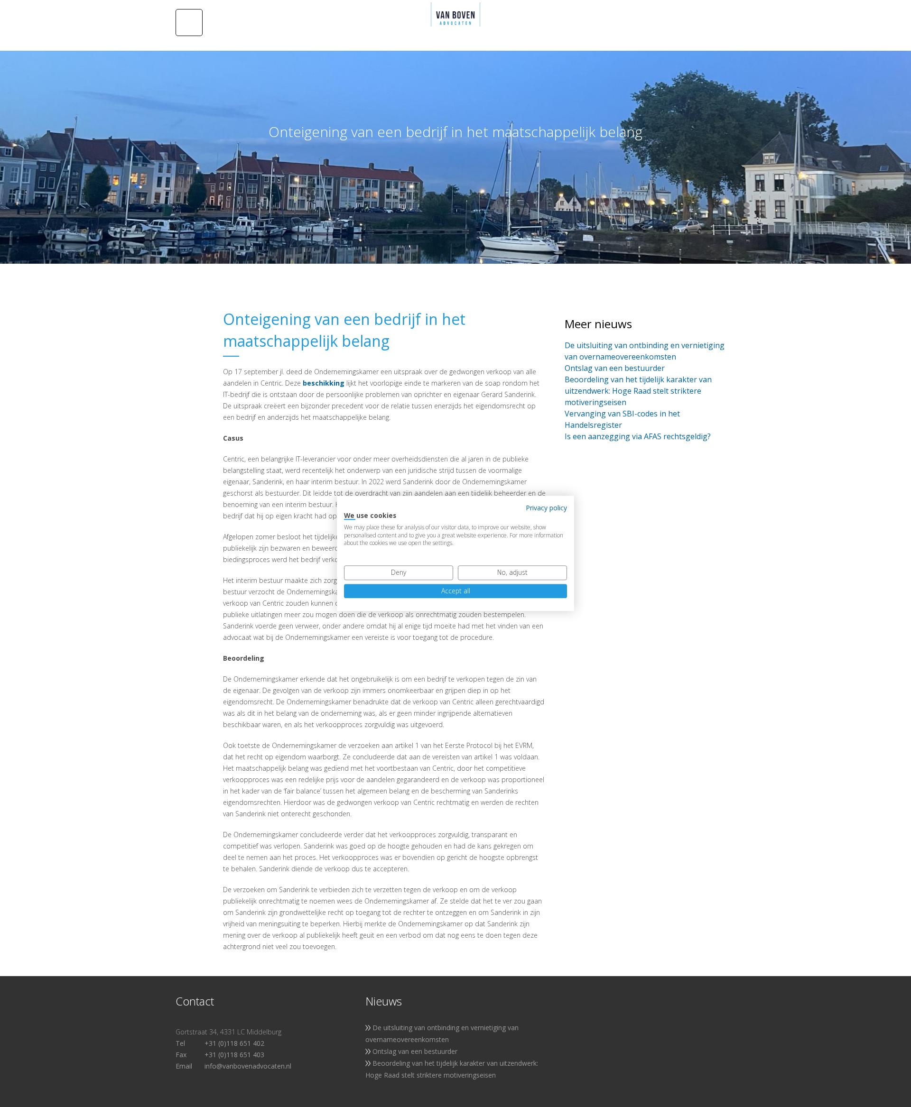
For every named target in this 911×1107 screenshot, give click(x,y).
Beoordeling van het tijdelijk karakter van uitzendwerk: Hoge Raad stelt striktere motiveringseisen (638, 390)
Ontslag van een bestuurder (615, 368)
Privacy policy (546, 507)
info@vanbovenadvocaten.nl (248, 1065)
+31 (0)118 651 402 (234, 1043)
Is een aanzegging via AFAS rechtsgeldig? (638, 436)
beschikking (323, 382)
